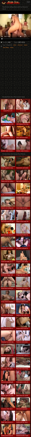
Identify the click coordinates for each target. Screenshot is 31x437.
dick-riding (6, 47)
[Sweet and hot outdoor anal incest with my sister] (8, 175)
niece (14, 45)
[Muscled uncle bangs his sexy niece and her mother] (8, 309)
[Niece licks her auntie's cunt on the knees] (23, 389)
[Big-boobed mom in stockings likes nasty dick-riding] (23, 175)
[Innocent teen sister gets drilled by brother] (23, 349)
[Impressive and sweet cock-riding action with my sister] (23, 161)
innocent (20, 45)
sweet (11, 47)
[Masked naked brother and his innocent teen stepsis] (23, 295)
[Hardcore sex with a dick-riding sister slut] (23, 309)
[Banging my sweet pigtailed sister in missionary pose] (8, 335)
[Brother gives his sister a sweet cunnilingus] (8, 389)
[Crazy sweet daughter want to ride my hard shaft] (8, 295)
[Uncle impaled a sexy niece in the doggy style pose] (8, 161)
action (25, 45)
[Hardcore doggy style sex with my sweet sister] (8, 268)
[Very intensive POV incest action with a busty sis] (8, 322)
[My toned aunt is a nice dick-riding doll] (8, 215)
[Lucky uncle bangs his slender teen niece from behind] (8, 188)
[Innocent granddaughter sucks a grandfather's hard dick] (8, 376)
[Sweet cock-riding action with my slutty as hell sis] (8, 202)
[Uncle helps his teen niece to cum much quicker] (23, 202)
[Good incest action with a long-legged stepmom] (23, 188)
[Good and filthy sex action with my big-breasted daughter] (8, 255)
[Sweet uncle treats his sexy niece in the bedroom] (23, 215)
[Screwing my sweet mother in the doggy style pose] (8, 228)
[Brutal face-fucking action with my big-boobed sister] (8, 282)
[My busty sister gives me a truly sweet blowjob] (8, 362)
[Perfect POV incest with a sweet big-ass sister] (23, 322)
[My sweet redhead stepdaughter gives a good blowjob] (23, 242)
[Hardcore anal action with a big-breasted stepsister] (23, 335)
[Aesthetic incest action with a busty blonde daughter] (8, 242)
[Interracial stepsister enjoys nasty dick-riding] (23, 402)
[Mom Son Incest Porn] (10, 2)
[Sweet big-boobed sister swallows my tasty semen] (23, 228)
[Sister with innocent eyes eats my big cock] (8, 416)
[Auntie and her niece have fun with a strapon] (23, 416)
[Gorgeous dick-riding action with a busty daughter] (23, 255)
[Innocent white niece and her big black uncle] (8, 402)
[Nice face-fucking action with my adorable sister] (8, 349)
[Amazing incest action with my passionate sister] (23, 282)
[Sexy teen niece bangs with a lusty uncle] (23, 362)
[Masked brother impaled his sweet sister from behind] (23, 429)
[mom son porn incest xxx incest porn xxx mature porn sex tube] (28, 2)
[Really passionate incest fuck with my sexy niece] (8, 429)
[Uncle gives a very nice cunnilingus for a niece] (23, 376)
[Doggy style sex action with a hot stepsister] (23, 268)
